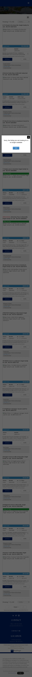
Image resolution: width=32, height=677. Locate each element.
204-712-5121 (6, 162)
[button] (13, 615)
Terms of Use (13, 673)
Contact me (16, 631)
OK (20, 673)
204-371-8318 (6, 210)
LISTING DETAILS (7, 59)
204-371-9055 (6, 258)
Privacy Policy (18, 646)
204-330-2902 (6, 66)
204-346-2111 (6, 354)
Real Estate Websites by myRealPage (16, 648)
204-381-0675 (6, 114)
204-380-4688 (6, 450)
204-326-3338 (6, 498)
